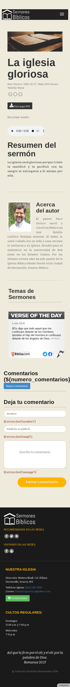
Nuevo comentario (17, 385)
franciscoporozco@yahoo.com (32, 591)
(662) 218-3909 (33, 587)
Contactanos (19, 598)
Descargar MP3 (22, 106)
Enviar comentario (42, 482)
